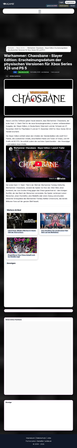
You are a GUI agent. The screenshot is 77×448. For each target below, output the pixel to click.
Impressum (30, 438)
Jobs (49, 438)
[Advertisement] (38, 30)
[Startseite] (8, 4)
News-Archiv (20, 48)
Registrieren (70, 2)
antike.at (48, 441)
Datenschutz (41, 438)
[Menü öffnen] (39, 11)
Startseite (11, 48)
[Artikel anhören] (7, 76)
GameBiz (40, 441)
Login (61, 2)
